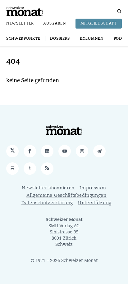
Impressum (93, 188)
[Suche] (119, 11)
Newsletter (20, 23)
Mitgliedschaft (98, 23)
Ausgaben (54, 23)
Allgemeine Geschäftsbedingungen (66, 195)
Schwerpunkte (23, 39)
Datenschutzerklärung (47, 203)
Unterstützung (95, 203)
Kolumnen (92, 39)
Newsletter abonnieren (48, 188)
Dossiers (60, 39)
